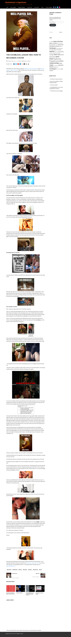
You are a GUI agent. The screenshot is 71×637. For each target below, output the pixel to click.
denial (57, 44)
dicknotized (15, 569)
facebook (51, 46)
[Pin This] (18, 64)
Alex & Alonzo (36, 7)
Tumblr (37, 563)
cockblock (9, 569)
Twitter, (32, 563)
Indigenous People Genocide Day (31, 68)
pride (57, 61)
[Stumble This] (22, 64)
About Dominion (13, 7)
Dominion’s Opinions (21, 7)
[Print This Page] (28, 64)
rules (60, 63)
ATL (52, 41)
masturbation (51, 53)
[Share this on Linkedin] (20, 64)
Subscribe (53, 25)
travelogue (52, 69)
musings (51, 54)
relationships (54, 63)
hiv (62, 46)
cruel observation (60, 43)
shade (51, 65)
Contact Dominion (49, 7)
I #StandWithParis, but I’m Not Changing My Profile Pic (30, 593)
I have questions (59, 48)
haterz (21, 569)
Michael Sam (55, 53)
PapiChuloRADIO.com (10, 566)
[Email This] (26, 64)
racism (61, 61)
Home (7, 7)
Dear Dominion (52, 44)
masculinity (61, 51)
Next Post (34, 574)
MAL (57, 51)
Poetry (42, 7)
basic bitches (58, 41)
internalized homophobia (56, 49)
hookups (25, 569)
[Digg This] (24, 64)
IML (50, 49)
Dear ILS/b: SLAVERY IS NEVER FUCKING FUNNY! (10, 593)
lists (55, 51)
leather (30, 569)
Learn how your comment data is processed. (32, 630)
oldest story (36, 569)
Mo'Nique (59, 53)
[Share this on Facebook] (14, 64)
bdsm (50, 43)
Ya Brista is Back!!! (19, 592)
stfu (53, 65)
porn (54, 61)
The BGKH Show (29, 7)
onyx (41, 569)
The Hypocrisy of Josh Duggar (39, 593)
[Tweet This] (16, 64)
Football (57, 46)
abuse (50, 41)
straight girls (56, 65)
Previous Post (18, 575)
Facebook (29, 563)
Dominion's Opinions (15, 2)
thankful (55, 67)
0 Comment (20, 61)
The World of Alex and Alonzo (56, 79)
